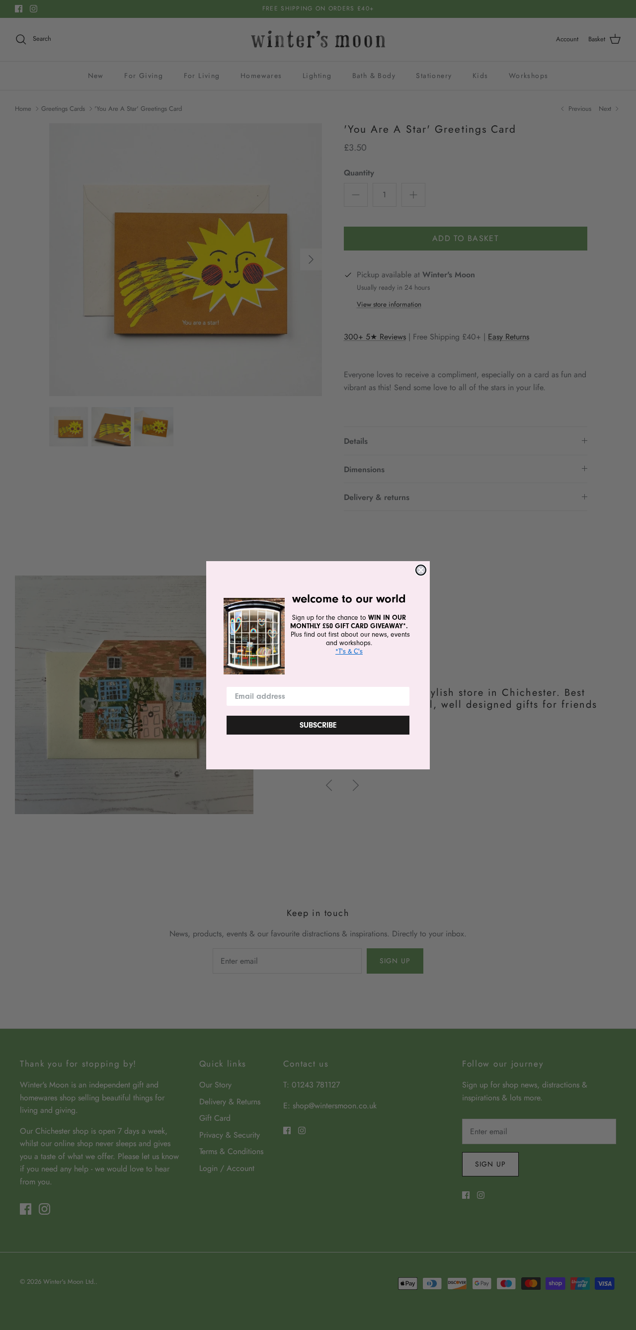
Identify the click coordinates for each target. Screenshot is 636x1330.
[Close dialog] (421, 570)
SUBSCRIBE (318, 725)
